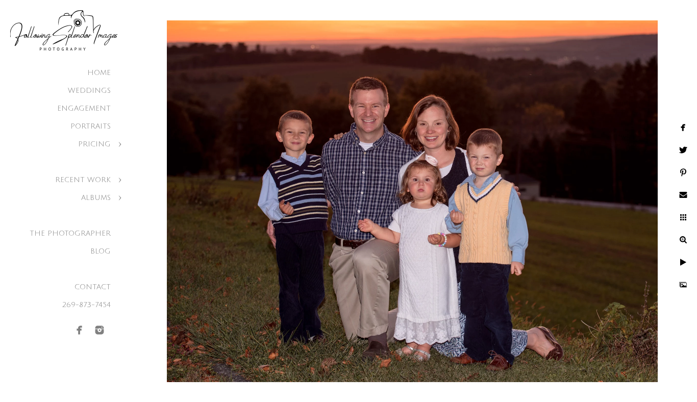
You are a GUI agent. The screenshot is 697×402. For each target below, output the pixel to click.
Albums (96, 198)
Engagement (84, 108)
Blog (100, 251)
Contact (92, 287)
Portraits (90, 126)
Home (99, 73)
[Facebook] (79, 330)
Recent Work (83, 180)
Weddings (89, 90)
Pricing (94, 144)
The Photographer (70, 233)
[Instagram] (99, 330)
